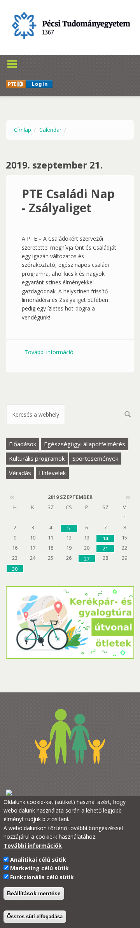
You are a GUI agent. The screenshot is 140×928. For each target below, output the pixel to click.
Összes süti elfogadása (35, 916)
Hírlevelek (52, 473)
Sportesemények (95, 458)
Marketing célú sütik (39, 868)
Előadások (22, 444)
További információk (33, 845)
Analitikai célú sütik (38, 859)
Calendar (50, 129)
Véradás (20, 473)
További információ (49, 352)
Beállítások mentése (34, 893)
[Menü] (23, 59)
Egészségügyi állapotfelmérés (84, 444)
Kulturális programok (37, 458)
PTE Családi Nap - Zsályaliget (68, 201)
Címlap (22, 129)
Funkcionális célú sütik (42, 877)
